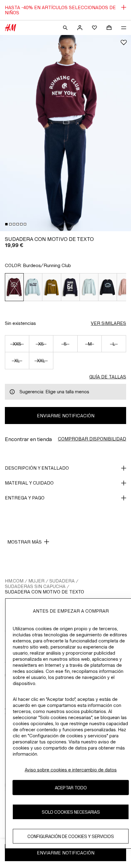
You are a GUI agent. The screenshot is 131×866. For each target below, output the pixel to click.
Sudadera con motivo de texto (44, 591)
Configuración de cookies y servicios (70, 836)
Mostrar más (24, 541)
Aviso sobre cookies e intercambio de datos (71, 769)
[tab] (6, 224)
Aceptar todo (71, 787)
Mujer (36, 580)
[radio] (14, 287)
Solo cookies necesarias (71, 812)
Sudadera (62, 580)
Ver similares (108, 323)
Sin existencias (20, 323)
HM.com (14, 580)
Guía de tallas (107, 376)
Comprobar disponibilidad (92, 438)
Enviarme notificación (65, 415)
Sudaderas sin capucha (35, 586)
